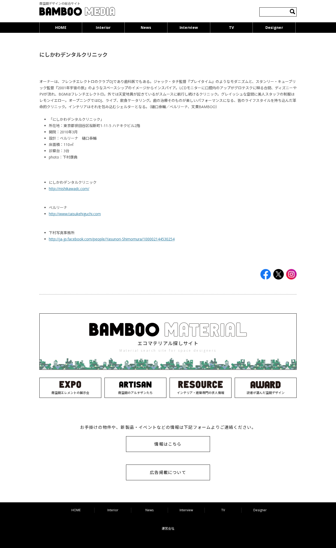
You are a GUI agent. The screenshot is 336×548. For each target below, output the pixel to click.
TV (231, 27)
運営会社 (168, 528)
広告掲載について (168, 472)
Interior (103, 27)
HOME (60, 27)
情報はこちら (167, 444)
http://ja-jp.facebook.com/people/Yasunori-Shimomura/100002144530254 (112, 238)
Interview (189, 27)
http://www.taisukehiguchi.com (75, 213)
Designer (274, 27)
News (146, 27)
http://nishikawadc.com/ (69, 188)
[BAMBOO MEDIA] (77, 12)
